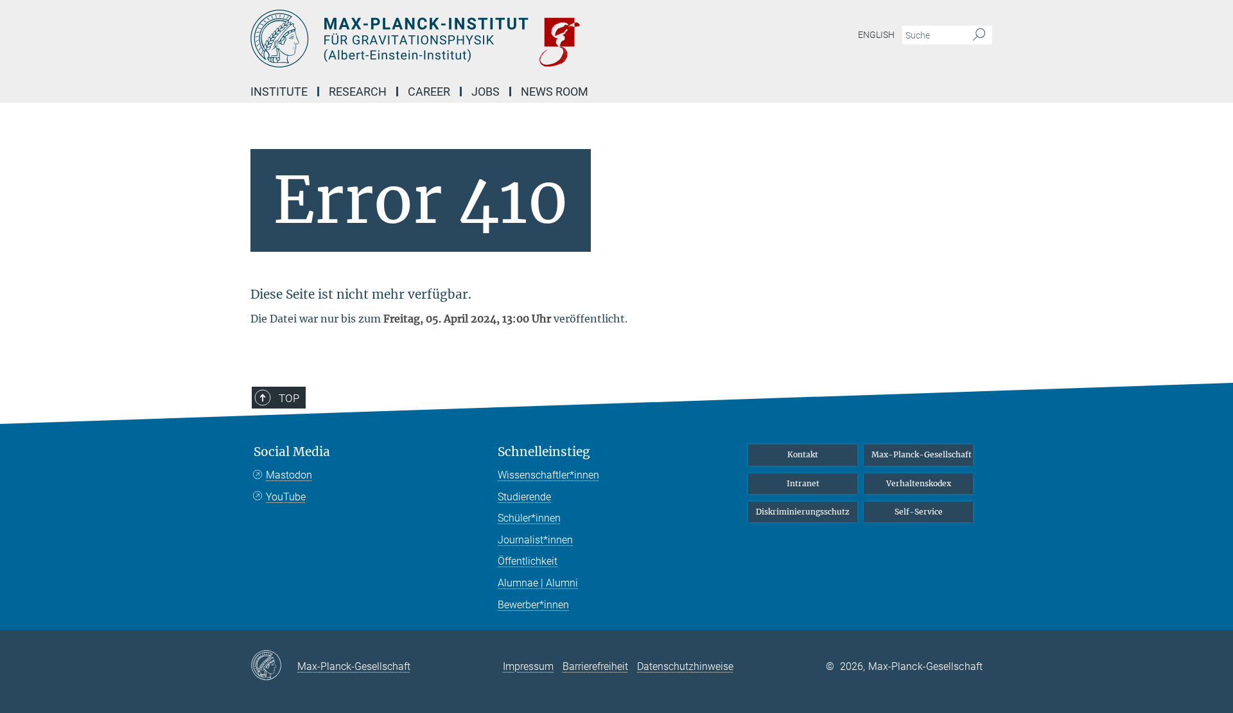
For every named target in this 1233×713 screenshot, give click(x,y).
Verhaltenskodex (918, 483)
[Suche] (979, 35)
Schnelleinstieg (544, 452)
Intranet (803, 483)
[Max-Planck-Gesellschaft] (273, 666)
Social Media (292, 452)
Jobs (485, 91)
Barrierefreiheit (595, 666)
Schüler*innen (529, 518)
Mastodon (289, 475)
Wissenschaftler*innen (548, 475)
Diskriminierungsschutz (803, 511)
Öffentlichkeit (527, 561)
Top (289, 398)
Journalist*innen (535, 540)
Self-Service (919, 511)
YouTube (286, 497)
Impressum (528, 666)
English (876, 35)
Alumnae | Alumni (538, 583)
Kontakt (802, 454)
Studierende (524, 497)
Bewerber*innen (533, 605)
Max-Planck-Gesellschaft (921, 454)
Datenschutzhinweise (685, 666)
